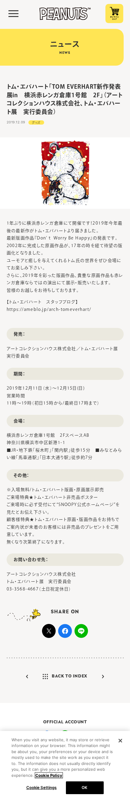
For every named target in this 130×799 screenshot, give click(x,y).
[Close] (120, 740)
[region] (65, 765)
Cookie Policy (48, 775)
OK (84, 787)
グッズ (36, 122)
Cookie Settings (41, 787)
